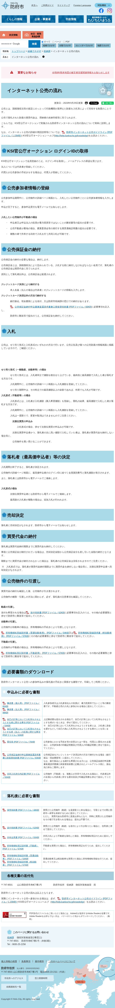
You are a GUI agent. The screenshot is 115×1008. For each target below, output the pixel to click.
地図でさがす (103, 45)
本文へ (34, 5)
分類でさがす (65, 45)
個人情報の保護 (9, 961)
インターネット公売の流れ (26, 57)
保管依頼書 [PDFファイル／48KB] (23, 810)
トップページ (18, 51)
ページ (58, 41)
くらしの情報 (14, 19)
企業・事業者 (43, 19)
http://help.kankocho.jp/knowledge (71, 135)
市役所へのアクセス (13, 978)
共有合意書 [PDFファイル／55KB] (23, 837)
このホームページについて (61, 961)
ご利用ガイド (47, 5)
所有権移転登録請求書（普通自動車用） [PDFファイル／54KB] (37, 632)
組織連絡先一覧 (13, 987)
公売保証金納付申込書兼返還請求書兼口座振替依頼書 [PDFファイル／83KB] (53, 306)
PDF (68, 41)
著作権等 (39, 961)
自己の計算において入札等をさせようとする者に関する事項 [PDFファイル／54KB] (22, 722)
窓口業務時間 (41, 978)
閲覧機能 (102, 5)
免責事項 (25, 961)
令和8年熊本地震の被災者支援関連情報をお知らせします (80, 72)
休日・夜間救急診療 (36, 35)
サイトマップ (63, 5)
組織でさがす (49, 45)
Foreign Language (82, 5)
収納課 (47, 51)
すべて (47, 41)
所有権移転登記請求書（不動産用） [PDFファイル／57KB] (35, 653)
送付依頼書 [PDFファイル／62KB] (47, 612)
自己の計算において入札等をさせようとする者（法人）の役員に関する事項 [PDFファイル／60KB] (22, 732)
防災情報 (13, 35)
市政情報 (71, 19)
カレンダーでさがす (84, 45)
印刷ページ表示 (86, 103)
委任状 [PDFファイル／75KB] (21, 742)
